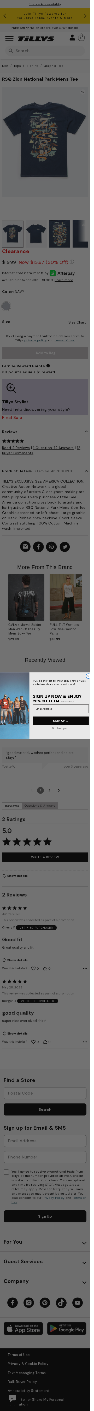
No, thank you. (59, 728)
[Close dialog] (88, 676)
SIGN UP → (60, 721)
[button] (85, 601)
